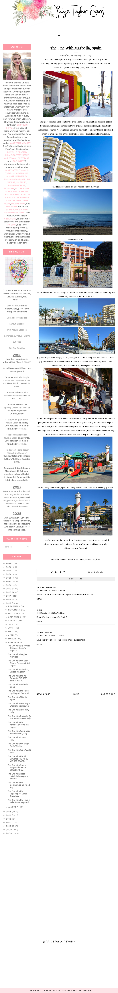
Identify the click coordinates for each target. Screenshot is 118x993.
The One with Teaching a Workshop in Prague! (19, 704)
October (13, 613)
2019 (9, 589)
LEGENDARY (18, 161)
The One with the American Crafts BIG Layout (18, 724)
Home (76, 694)
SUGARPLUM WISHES (16, 176)
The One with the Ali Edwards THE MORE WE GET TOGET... (18, 758)
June (11, 628)
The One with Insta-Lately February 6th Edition (18, 776)
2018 (9, 592)
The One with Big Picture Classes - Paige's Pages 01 (19, 648)
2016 (9, 599)
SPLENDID (21, 182)
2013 (9, 815)
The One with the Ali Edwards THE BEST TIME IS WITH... (17, 678)
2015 (9, 603)
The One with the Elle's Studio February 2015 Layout (19, 663)
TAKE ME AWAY (18, 203)
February (14, 642)
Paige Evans (9, 500)
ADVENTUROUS (20, 173)
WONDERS (9, 188)
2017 (9, 596)
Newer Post (44, 694)
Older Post (108, 694)
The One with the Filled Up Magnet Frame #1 (18, 692)
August (13, 621)
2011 (9, 822)
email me (8, 474)
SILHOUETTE (10, 218)
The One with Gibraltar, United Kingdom (18, 670)
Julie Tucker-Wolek (47, 587)
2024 (9, 571)
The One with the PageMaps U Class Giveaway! (17, 793)
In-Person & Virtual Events (17, 336)
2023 (9, 574)
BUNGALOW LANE (16, 185)
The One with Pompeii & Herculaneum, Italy (19, 732)
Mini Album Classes (17, 330)
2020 (9, 585)
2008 (9, 833)
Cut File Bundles (17, 348)
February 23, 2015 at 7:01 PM (51, 636)
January (13, 807)
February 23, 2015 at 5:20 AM (51, 590)
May (11, 632)
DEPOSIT (26, 362)
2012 (9, 819)
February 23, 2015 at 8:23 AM (51, 613)
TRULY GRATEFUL (12, 194)
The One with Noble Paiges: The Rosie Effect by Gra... (17, 767)
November (14, 610)
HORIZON (25, 194)
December (14, 606)
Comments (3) (95, 572)
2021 (9, 581)
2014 (9, 812)
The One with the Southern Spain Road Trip (19, 785)
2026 (9, 563)
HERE (16, 386)
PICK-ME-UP (23, 197)
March (12, 639)
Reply (39, 599)
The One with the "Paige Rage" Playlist (18, 745)
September (15, 617)
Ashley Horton (44, 633)
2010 (9, 826)
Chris (39, 610)
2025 (9, 567)
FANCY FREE (11, 206)
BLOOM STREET (20, 191)
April (11, 635)
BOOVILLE (12, 152)
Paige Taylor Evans (41, 990)
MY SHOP (11, 224)
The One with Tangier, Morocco (17, 655)
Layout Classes (17, 324)
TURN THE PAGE (13, 200)
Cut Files (17, 342)
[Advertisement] (17, 886)
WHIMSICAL (10, 197)
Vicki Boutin (22, 500)
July (11, 624)
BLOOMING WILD (12, 179)
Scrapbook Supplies (17, 317)
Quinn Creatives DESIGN (77, 990)
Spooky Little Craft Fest (15, 407)
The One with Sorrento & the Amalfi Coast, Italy (19, 717)
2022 (9, 578)
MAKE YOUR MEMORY (20, 143)
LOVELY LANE (23, 158)
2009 (9, 830)
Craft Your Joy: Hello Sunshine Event (17, 494)
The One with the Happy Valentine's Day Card (19, 801)
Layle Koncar (10, 503)
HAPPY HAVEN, (12, 170)
